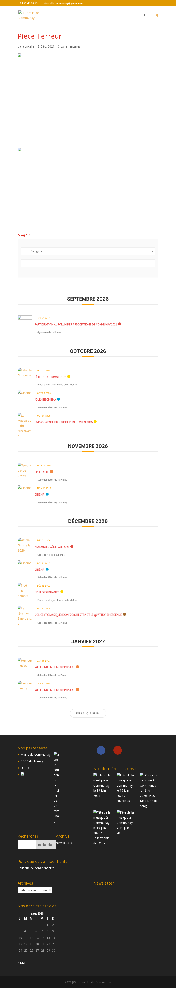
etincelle (28, 46)
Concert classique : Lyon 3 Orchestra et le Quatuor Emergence (78, 615)
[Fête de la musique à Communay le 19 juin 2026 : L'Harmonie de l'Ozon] (102, 828)
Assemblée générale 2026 (52, 547)
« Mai (21, 962)
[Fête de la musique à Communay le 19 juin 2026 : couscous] (126, 788)
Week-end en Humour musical (55, 667)
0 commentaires (69, 46)
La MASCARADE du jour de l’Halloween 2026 (64, 422)
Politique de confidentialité (36, 868)
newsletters (64, 843)
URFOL (25, 768)
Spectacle (42, 472)
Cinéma (39, 494)
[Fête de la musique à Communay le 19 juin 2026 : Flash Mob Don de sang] (149, 791)
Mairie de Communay (35, 754)
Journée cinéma (45, 399)
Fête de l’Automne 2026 (50, 377)
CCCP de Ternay (32, 761)
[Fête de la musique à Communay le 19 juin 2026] (102, 785)
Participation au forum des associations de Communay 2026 (76, 324)
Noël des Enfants (47, 592)
